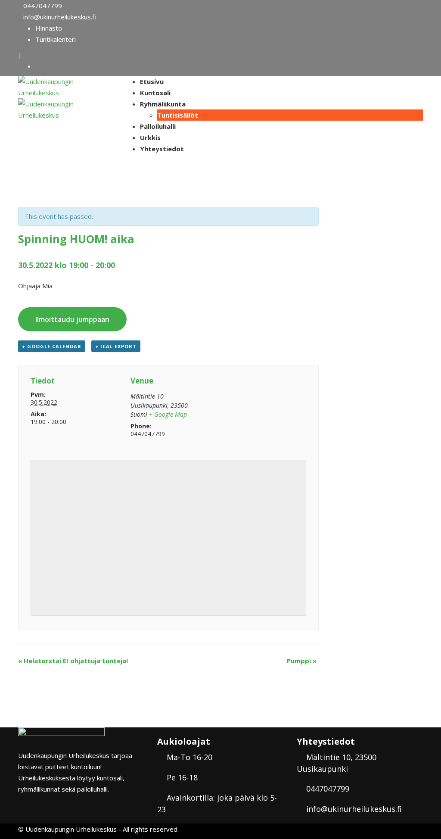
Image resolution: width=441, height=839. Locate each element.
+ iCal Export (116, 346)
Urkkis (150, 137)
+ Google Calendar (51, 346)
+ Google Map (168, 414)
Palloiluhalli (158, 126)
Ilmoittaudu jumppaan (72, 319)
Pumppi (302, 660)
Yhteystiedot (162, 148)
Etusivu (152, 81)
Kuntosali (155, 92)
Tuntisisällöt (177, 115)
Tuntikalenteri (55, 39)
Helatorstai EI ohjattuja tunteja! (73, 660)
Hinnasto (48, 28)
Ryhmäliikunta (163, 104)
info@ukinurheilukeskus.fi (59, 16)
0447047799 (42, 5)
